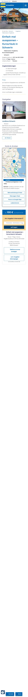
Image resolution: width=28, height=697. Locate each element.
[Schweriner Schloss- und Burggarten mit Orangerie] (16, 171)
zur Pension (8, 138)
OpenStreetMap (17, 177)
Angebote (18, 31)
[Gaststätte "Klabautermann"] (16, 166)
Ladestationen (14, 203)
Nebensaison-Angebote (8, 33)
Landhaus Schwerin (8, 121)
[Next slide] (24, 19)
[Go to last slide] (4, 19)
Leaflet (7, 177)
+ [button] (4, 150)
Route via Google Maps (15, 199)
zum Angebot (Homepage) (14, 258)
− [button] (4, 152)
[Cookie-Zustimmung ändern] (3, 692)
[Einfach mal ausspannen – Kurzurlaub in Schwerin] (14, 161)
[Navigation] (25, 5)
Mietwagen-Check (15, 196)
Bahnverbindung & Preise (14, 192)
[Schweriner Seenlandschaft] (23, 158)
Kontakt (10, 694)
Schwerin (14, 1)
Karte (19, 694)
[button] (10, 5)
